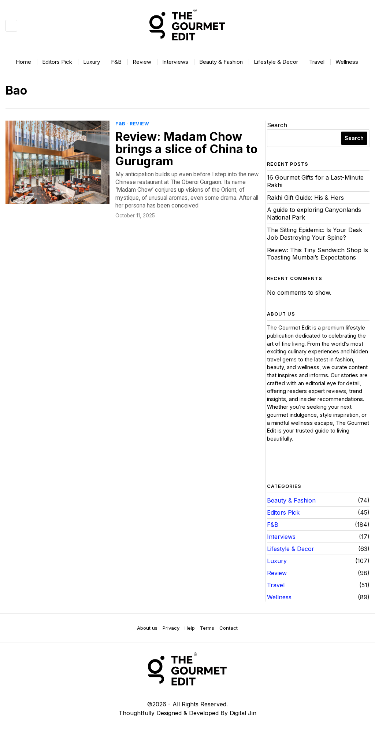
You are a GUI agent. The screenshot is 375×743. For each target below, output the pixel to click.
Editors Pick (283, 512)
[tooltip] (273, 463)
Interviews (281, 536)
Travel (276, 585)
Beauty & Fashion (291, 500)
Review (139, 123)
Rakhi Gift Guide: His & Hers (305, 197)
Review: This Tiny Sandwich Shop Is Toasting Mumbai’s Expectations (317, 253)
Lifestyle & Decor (290, 548)
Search (277, 125)
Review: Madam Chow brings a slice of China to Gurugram (186, 149)
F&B (120, 123)
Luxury (277, 560)
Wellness (279, 597)
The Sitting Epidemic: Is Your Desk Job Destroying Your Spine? (314, 233)
